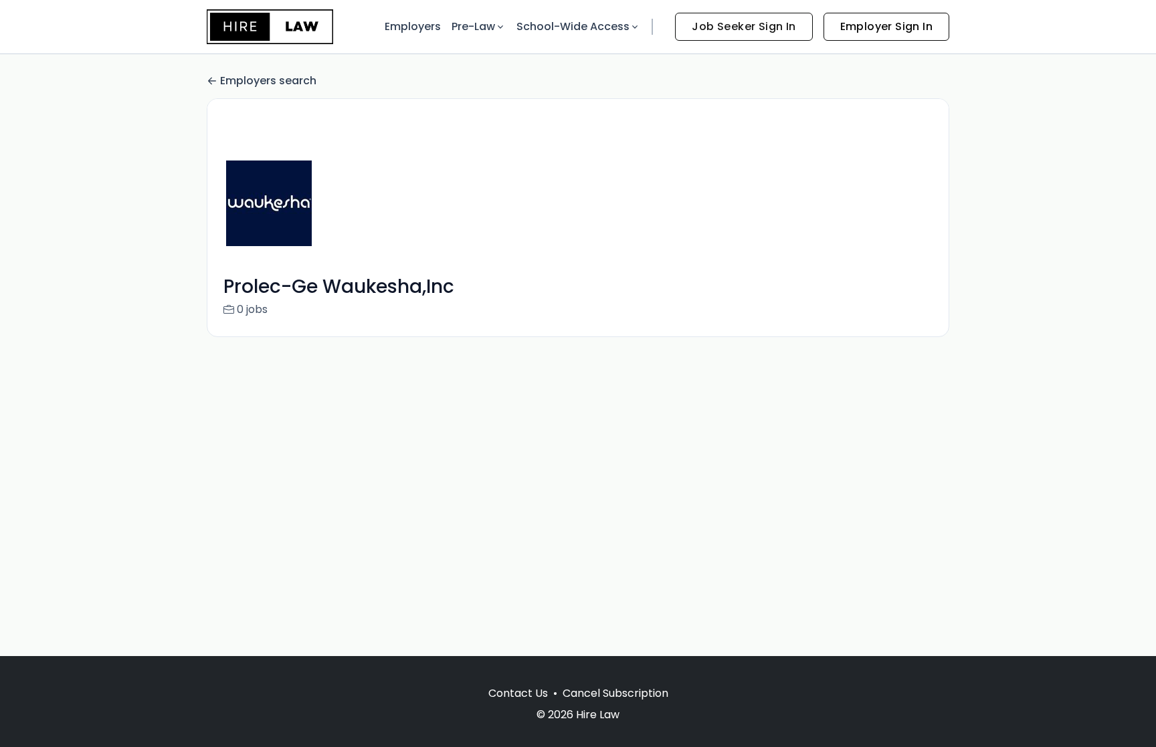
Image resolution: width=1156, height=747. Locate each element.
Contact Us (518, 693)
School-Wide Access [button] (573, 26)
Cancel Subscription (615, 693)
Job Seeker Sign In (743, 26)
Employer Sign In (886, 26)
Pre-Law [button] (473, 26)
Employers (413, 26)
